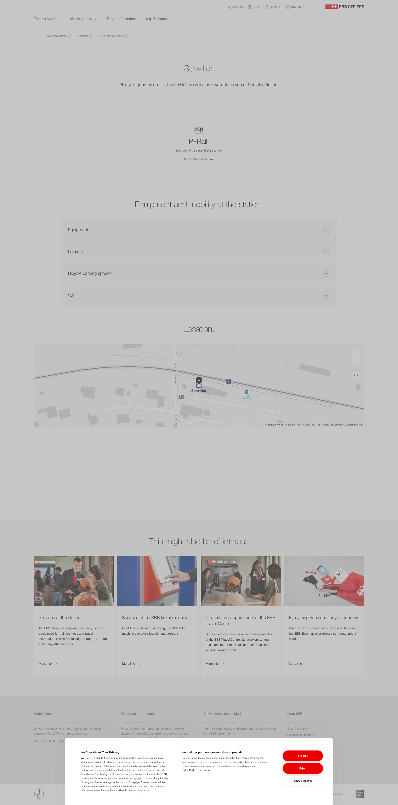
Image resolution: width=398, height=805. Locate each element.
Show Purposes (303, 780)
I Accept (303, 755)
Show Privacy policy (129, 790)
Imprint (145, 790)
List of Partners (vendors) (196, 770)
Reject (303, 768)
